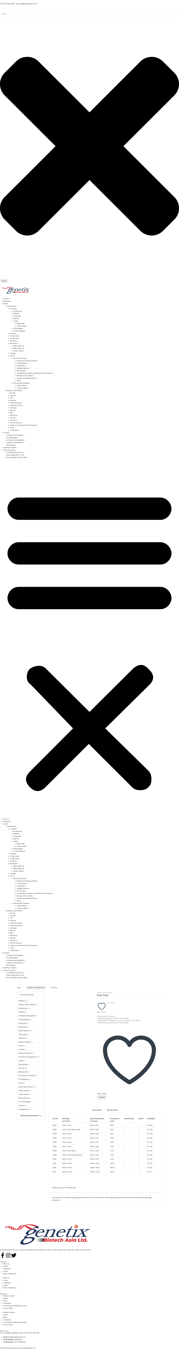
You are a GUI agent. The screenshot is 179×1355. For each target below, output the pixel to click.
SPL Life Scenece (16, 423)
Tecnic (12, 428)
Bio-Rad (12, 393)
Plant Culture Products (27, 1087)
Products (6, 432)
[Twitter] (13, 1255)
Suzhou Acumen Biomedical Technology (23, 425)
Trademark (7, 1269)
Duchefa (13, 400)
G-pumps (13, 353)
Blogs (5, 1301)
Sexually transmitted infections (27, 378)
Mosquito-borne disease (25, 375)
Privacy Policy (8, 1308)
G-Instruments (14, 336)
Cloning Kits (17, 316)
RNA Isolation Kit (18, 348)
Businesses (7, 301)
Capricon (13, 395)
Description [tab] (97, 1110)
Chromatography (12, 437)
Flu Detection (21, 366)
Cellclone (13, 333)
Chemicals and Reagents (15, 435)
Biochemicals (17, 311)
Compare (112, 1002)
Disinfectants (24, 1027)
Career (5, 1271)
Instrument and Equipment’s (16, 440)
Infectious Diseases (19, 358)
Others (19, 380)
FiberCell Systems (16, 403)
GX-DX (12, 356)
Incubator (23, 1049)
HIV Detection (21, 371)
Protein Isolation (18, 351)
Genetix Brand (11, 306)
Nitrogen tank (24, 1072)
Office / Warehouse (9, 1274)
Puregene (13, 308)
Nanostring (13, 415)
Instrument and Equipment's (29, 1057)
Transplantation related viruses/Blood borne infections (35, 373)
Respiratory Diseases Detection (27, 361)
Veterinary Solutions (10, 447)
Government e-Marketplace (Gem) (15, 1306)
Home (19, 987)
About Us (6, 299)
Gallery (5, 1298)
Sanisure (13, 418)
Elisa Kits (16, 318)
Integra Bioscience (16, 405)
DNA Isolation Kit (18, 346)
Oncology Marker (22, 388)
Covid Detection (22, 363)
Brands (5, 304)
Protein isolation (25, 1090)
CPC (11, 398)
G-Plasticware (14, 338)
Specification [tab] (112, 1110)
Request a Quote (9, 1296)
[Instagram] (8, 1255)
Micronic (13, 410)
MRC (11, 413)
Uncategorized (25, 1109)
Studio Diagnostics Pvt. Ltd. (16, 455)
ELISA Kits (23, 1038)
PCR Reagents (18, 328)
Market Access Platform (14, 390)
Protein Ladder (22, 326)
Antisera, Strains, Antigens (28, 1004)
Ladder (15, 321)
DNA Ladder (21, 323)
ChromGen (13, 341)
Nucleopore (14, 343)
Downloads (7, 1303)
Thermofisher (14, 430)
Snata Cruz (13, 420)
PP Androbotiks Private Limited (17, 457)
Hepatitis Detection (23, 368)
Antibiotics (23, 1001)
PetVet (22, 1083)
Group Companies (9, 450)
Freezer (22, 1046)
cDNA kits (16, 313)
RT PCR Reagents (19, 331)
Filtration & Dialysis (26, 1042)
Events (5, 1266)
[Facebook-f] (2, 1255)
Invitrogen (13, 408)
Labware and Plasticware (15, 442)
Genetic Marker (22, 385)
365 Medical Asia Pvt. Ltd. (15, 452)
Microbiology (11, 445)
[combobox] (89, 14)
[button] (89, 639)
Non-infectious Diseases (21, 383)
